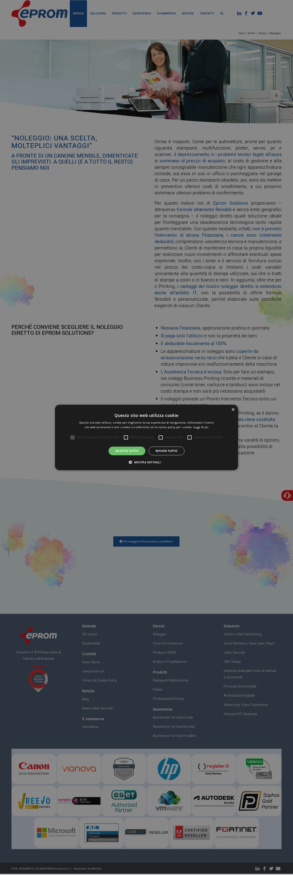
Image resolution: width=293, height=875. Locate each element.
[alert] (146, 437)
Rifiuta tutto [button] (166, 451)
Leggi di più (201, 427)
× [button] (233, 409)
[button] (146, 462)
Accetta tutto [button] (126, 451)
